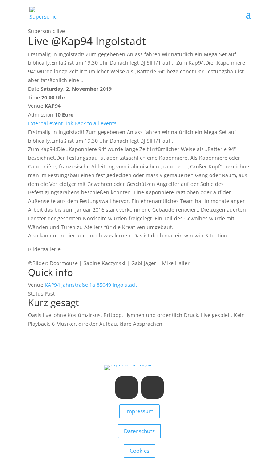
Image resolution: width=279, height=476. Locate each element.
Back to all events (95, 123)
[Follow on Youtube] (152, 387)
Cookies (139, 450)
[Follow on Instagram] (126, 387)
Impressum (139, 411)
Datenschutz (139, 431)
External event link (50, 123)
